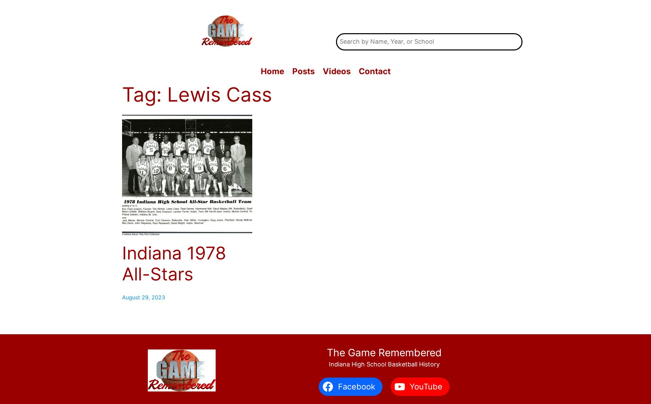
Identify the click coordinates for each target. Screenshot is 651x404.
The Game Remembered (429, 16)
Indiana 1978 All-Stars (174, 264)
